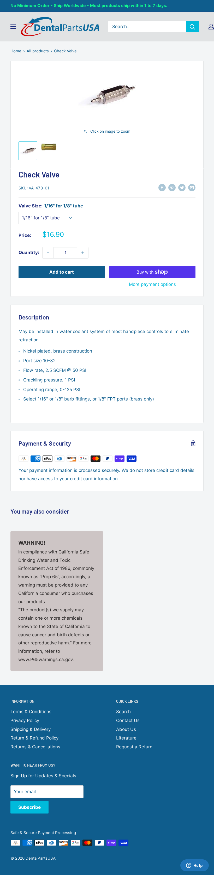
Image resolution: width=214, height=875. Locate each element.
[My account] (211, 26)
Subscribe (29, 807)
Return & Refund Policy (34, 738)
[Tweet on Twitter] (182, 187)
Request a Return (134, 746)
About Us (126, 729)
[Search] (192, 26)
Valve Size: (51, 205)
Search (123, 711)
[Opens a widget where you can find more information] (194, 865)
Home (15, 50)
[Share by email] (191, 187)
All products (38, 50)
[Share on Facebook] (162, 187)
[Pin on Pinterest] (172, 187)
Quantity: (29, 252)
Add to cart (61, 272)
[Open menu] (13, 26)
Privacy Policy (24, 720)
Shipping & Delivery (30, 729)
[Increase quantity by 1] (82, 252)
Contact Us (128, 720)
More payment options (152, 284)
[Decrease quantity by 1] (48, 252)
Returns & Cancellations (35, 746)
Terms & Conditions (30, 711)
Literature (126, 738)
